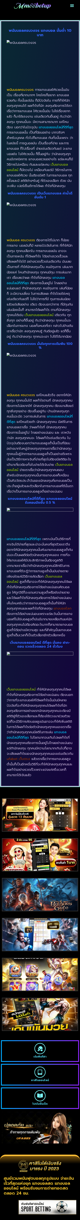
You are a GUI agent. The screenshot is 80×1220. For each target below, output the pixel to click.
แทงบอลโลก (62, 608)
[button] (72, 5)
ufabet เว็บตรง (18, 758)
